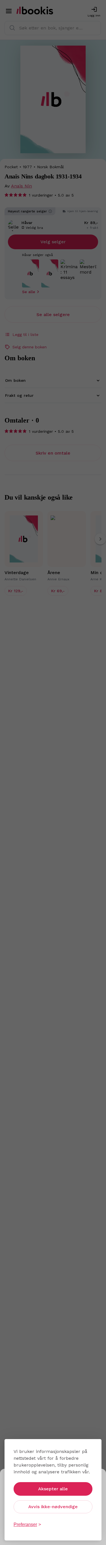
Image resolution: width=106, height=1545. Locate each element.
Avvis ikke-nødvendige (53, 1506)
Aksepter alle (53, 1488)
